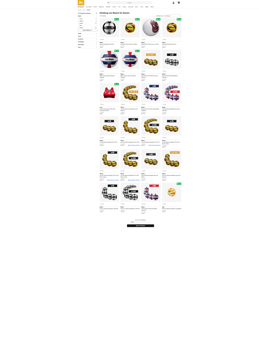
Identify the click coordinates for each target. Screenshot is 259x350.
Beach (136, 6)
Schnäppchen (81, 6)
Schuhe (95, 6)
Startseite (80, 10)
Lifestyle (124, 6)
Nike (163, 207)
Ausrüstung (130, 6)
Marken (152, 6)
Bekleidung (101, 6)
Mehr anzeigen (140, 225)
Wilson (122, 42)
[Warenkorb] (179, 2)
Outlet (146, 6)
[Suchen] (109, 2)
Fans (119, 6)
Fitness (141, 6)
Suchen (129, 3)
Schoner (114, 6)
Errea (101, 107)
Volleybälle (108, 6)
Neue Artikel (88, 6)
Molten (101, 42)
